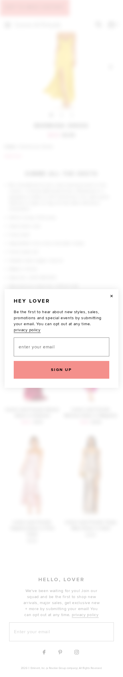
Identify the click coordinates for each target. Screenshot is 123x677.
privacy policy (27, 329)
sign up (61, 369)
